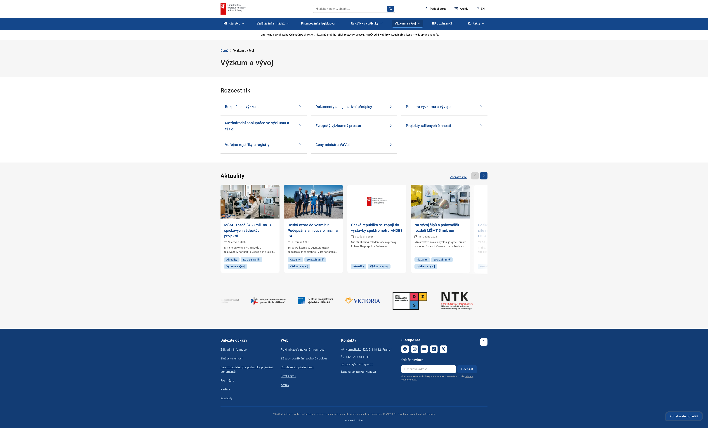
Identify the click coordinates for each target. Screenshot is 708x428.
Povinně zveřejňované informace (302, 349)
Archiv (285, 385)
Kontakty (226, 398)
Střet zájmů (288, 376)
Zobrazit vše (458, 177)
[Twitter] (443, 349)
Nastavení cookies (354, 420)
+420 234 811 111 (358, 357)
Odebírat (467, 369)
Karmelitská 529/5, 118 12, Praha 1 (369, 349)
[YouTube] (424, 349)
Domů (224, 50)
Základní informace (234, 349)
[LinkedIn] (434, 349)
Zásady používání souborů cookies (304, 358)
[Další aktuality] (483, 175)
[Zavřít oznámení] (484, 34)
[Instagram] (414, 349)
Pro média (227, 380)
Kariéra (225, 389)
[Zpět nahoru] (483, 342)
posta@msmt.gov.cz (359, 364)
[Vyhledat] (390, 9)
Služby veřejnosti (232, 358)
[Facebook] (405, 349)
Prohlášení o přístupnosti (297, 367)
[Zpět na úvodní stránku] (233, 9)
